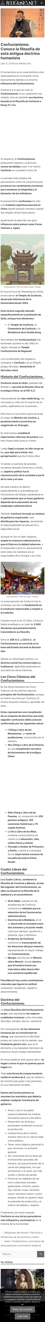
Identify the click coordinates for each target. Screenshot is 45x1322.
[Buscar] (40, 1254)
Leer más (22, 1316)
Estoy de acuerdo (22, 1309)
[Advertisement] (22, 133)
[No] (42, 1305)
